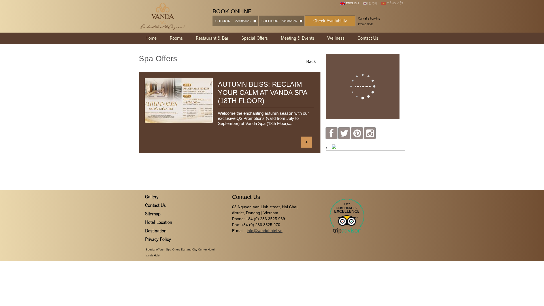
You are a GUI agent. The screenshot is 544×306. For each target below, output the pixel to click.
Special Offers (254, 38)
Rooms (176, 38)
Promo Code (365, 24)
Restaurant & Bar (212, 38)
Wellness (336, 38)
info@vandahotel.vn (264, 230)
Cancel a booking (369, 18)
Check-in (222, 21)
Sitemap (153, 213)
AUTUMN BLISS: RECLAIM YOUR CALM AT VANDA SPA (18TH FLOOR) (262, 92)
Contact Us (368, 38)
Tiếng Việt (395, 3)
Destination (156, 230)
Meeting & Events (297, 38)
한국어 (373, 3)
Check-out (271, 21)
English (352, 3)
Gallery (151, 196)
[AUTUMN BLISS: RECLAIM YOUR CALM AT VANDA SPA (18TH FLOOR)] (178, 100)
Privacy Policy (158, 239)
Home (151, 38)
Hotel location (158, 222)
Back (311, 61)
